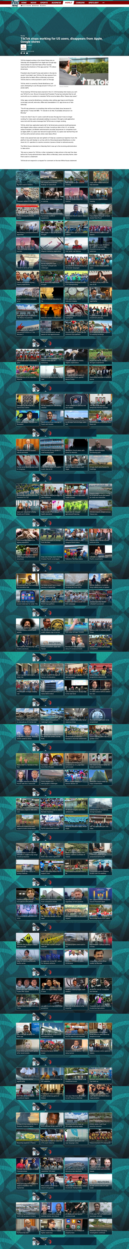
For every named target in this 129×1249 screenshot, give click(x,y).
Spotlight (93, 2)
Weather (36, 5)
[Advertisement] (64, 20)
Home (24, 2)
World (68, 2)
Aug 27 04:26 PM (26, 5)
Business (56, 2)
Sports (44, 2)
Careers (80, 2)
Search (43, 5)
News (33, 2)
